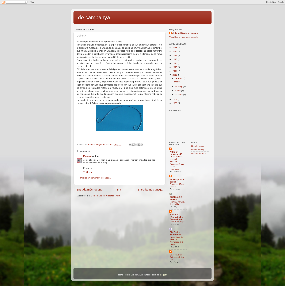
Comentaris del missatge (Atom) (106, 196)
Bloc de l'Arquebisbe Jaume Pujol (176, 216)
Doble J (177, 82)
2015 (175, 59)
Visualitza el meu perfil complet (183, 37)
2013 (175, 67)
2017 (175, 52)
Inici (119, 189)
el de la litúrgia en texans (185, 33)
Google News (197, 146)
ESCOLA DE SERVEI (176, 198)
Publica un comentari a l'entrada (95, 178)
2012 (175, 71)
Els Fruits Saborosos (175, 233)
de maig (179, 87)
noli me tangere (198, 153)
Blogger (163, 275)
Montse (87, 156)
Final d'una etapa (177, 222)
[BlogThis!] (133, 144)
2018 (175, 48)
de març (179, 94)
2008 (175, 103)
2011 (175, 75)
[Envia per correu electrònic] (130, 144)
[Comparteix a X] (135, 144)
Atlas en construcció (176, 153)
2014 (175, 63)
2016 (175, 55)
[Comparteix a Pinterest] (141, 144)
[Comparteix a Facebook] (138, 144)
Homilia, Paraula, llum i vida (177, 203)
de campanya (94, 17)
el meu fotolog (198, 150)
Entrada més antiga (150, 189)
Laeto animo (176, 255)
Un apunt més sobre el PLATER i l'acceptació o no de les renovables (177, 163)
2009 (175, 99)
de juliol (179, 78)
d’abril (178, 91)
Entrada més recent (89, 189)
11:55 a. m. (88, 172)
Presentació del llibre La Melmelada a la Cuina (176, 241)
